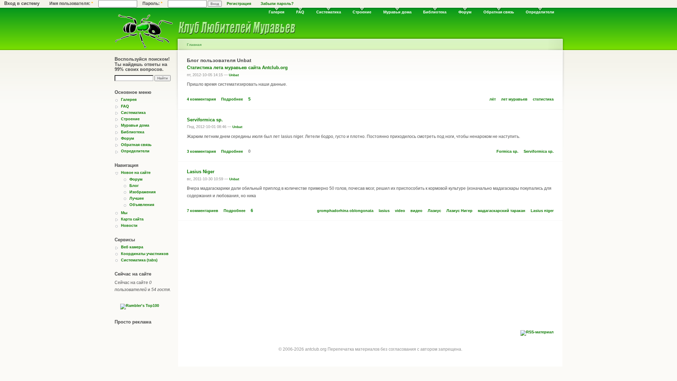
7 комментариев (202, 210)
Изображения (142, 192)
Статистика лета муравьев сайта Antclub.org (237, 67)
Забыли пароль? (277, 3)
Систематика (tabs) (139, 260)
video (400, 210)
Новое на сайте (136, 172)
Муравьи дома (397, 12)
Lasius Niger (200, 171)
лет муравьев (514, 99)
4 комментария (201, 99)
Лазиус (434, 210)
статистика (543, 99)
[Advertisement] (370, 277)
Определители (540, 12)
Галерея (276, 12)
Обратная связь (498, 12)
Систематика (328, 12)
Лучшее (136, 198)
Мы (124, 213)
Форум (464, 12)
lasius (384, 210)
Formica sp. (507, 151)
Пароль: (152, 3)
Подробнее (232, 99)
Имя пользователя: (71, 3)
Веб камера (132, 247)
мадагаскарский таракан (501, 210)
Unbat (234, 75)
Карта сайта (132, 219)
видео (416, 210)
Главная (194, 45)
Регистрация (239, 3)
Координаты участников (145, 254)
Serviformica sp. (205, 119)
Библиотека (434, 12)
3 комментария (201, 151)
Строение (362, 12)
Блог (134, 185)
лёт (492, 99)
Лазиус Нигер (459, 210)
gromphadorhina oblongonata (345, 210)
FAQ (300, 12)
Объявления (141, 204)
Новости (129, 225)
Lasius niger (542, 210)
